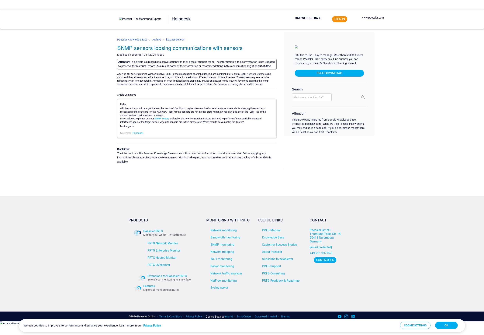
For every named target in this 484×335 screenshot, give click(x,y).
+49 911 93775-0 (321, 253)
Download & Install (266, 316)
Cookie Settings (215, 316)
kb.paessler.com (175, 39)
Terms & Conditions (170, 316)
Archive (156, 39)
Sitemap (285, 316)
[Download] (235, 120)
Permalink (138, 133)
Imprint (228, 316)
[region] (242, 325)
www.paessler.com (372, 17)
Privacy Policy (194, 316)
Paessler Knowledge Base (132, 39)
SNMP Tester (161, 118)
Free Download (329, 73)
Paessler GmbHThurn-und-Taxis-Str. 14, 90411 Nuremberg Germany (326, 235)
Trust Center (244, 316)
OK (446, 325)
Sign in (339, 19)
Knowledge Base (308, 18)
